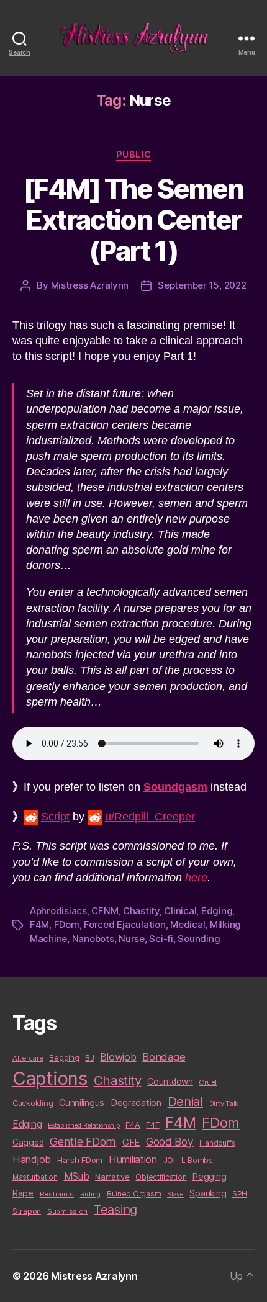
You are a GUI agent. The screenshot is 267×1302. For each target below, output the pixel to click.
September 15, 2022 (202, 285)
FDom (66, 924)
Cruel (208, 1082)
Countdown (170, 1082)
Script (55, 816)
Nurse (132, 939)
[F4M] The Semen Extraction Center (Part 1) (133, 219)
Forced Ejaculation (124, 924)
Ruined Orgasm (134, 1194)
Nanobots (93, 939)
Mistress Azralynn (90, 285)
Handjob (31, 1159)
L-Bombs (197, 1160)
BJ (89, 1057)
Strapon (26, 1211)
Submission (67, 1211)
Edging (216, 911)
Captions (50, 1078)
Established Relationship (84, 1125)
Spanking (207, 1193)
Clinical (180, 911)
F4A (132, 1124)
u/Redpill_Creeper (150, 816)
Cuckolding (32, 1103)
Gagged (27, 1142)
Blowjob (118, 1057)
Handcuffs (217, 1143)
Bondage (163, 1057)
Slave (175, 1194)
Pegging (209, 1176)
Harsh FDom (79, 1160)
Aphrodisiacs (58, 911)
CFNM (104, 911)
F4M (39, 924)
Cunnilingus (81, 1102)
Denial (185, 1101)
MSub (76, 1176)
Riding (90, 1194)
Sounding (199, 939)
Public (133, 154)
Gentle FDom (83, 1141)
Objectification (160, 1177)
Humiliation (133, 1159)
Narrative (112, 1177)
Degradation (136, 1102)
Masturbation (35, 1177)
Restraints (57, 1194)
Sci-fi (161, 939)
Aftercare (27, 1058)
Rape (23, 1193)
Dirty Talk (223, 1103)
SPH (239, 1194)
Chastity (141, 911)
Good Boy (170, 1141)
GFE (131, 1142)
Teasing (115, 1209)
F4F (152, 1124)
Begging (64, 1058)
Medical (187, 924)
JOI (169, 1160)
